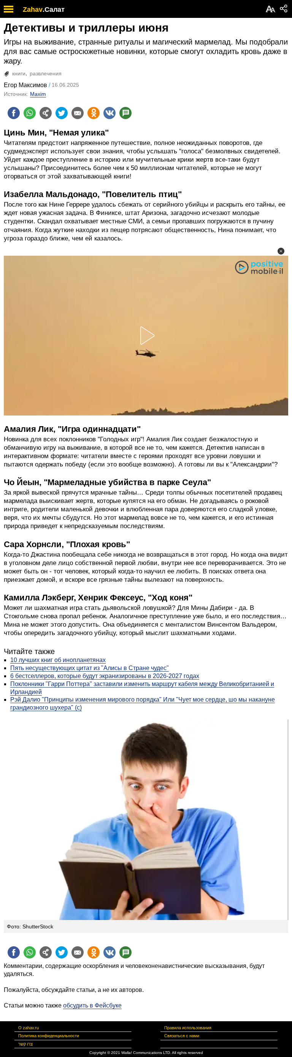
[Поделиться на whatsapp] (30, 113)
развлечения (46, 73)
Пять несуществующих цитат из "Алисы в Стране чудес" (89, 668)
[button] (281, 251)
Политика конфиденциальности (48, 1035)
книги (18, 73)
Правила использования (187, 1027)
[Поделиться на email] (77, 113)
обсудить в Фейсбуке (92, 1005)
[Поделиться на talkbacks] (125, 113)
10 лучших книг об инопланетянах (58, 660)
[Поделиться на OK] (93, 113)
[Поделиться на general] (46, 113)
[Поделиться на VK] (109, 113)
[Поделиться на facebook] (14, 113)
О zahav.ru (28, 1027)
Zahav (33, 9)
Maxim (38, 94)
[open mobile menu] (8, 9)
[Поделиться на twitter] (62, 113)
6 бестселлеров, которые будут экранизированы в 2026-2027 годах (104, 676)
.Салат (54, 9)
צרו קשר (25, 1044)
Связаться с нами (181, 1035)
